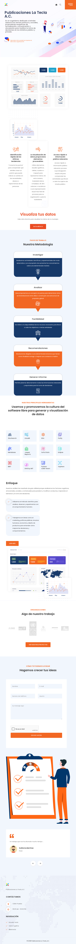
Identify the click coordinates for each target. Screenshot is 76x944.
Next (40, 863)
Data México (38, 227)
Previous (33, 863)
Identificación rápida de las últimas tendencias (15, 158)
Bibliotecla (12, 929)
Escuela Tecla (13, 922)
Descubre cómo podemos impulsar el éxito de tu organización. (21, 41)
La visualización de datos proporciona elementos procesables (38, 158)
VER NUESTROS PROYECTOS (38, 645)
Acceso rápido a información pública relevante (60, 157)
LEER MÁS (12, 543)
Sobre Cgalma (14, 926)
